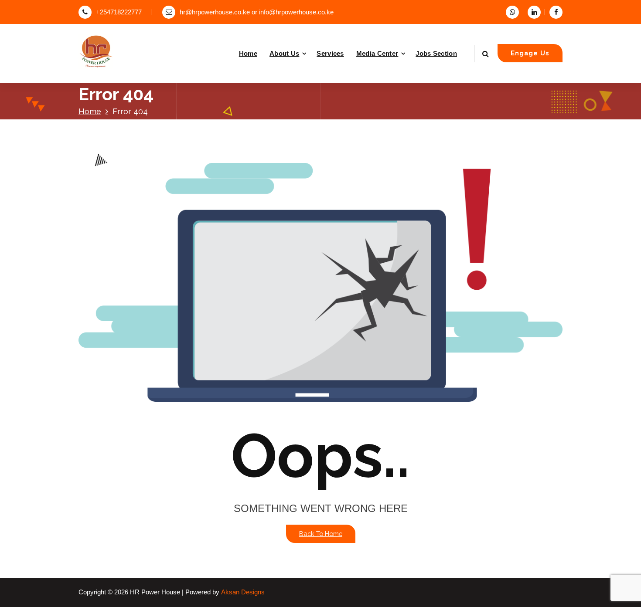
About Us (284, 53)
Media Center (377, 53)
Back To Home (320, 533)
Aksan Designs (243, 592)
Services (330, 53)
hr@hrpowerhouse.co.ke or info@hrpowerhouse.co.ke (257, 12)
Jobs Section (436, 53)
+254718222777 (119, 12)
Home (248, 53)
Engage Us (530, 53)
